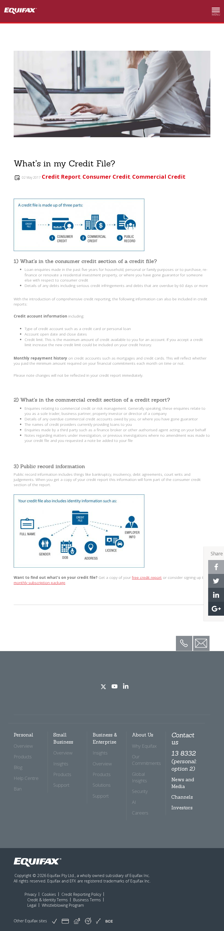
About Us (142, 735)
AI (134, 802)
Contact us (182, 739)
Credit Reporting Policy (81, 894)
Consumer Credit (106, 176)
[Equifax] (37, 862)
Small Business (63, 738)
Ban (18, 789)
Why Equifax (144, 746)
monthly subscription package (39, 582)
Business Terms (87, 899)
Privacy (30, 894)
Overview (23, 746)
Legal (31, 905)
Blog (18, 767)
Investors (182, 808)
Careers (140, 813)
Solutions (102, 785)
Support (61, 785)
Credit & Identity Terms (47, 899)
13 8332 (183, 760)
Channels (182, 797)
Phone (184, 639)
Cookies (49, 894)
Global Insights (139, 777)
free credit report (147, 577)
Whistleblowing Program (63, 905)
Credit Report (61, 176)
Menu (216, 12)
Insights (60, 764)
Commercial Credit (158, 176)
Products (23, 756)
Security (140, 791)
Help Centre (26, 778)
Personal (23, 735)
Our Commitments (146, 759)
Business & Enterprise (105, 738)
